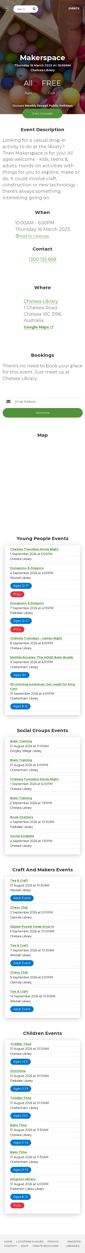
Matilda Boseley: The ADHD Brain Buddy (41, 657)
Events (73, 8)
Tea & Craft (19, 880)
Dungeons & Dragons (27, 568)
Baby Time (18, 1125)
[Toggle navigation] (6, 8)
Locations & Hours (30, 1241)
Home (8, 1241)
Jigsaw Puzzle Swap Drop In (32, 926)
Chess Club (19, 907)
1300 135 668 (42, 259)
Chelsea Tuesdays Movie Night (34, 549)
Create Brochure (46, 1245)
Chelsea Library (41, 301)
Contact (10, 1245)
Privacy (53, 1241)
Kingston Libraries (73, 1243)
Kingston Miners (23, 1179)
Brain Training (21, 741)
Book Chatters (21, 817)
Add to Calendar (35, 236)
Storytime (18, 1071)
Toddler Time (20, 1044)
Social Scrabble (22, 836)
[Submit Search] (34, 9)
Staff (24, 1245)
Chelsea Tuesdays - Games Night (36, 638)
